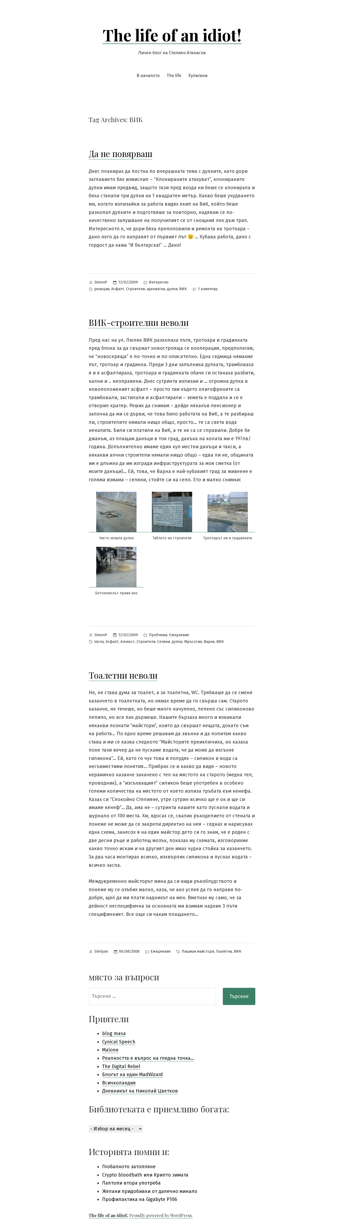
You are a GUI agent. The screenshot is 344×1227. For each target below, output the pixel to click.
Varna (99, 641)
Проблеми (158, 635)
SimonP (100, 282)
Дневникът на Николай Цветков (140, 1091)
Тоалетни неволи (123, 675)
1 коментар (208, 289)
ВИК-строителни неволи (139, 322)
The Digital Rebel (121, 1066)
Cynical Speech (118, 1042)
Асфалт (117, 289)
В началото (148, 75)
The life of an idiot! (172, 34)
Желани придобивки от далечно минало (149, 1191)
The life (174, 75)
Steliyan (101, 951)
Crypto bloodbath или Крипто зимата (145, 1175)
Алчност (127, 641)
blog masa (114, 1033)
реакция (101, 289)
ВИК (183, 289)
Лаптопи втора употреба (131, 1183)
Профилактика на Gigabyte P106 (139, 1199)
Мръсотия (193, 641)
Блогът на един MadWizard (132, 1074)
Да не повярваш (120, 153)
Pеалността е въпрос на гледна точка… (148, 1058)
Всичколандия (119, 1083)
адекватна (156, 289)
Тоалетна (224, 951)
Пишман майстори (198, 951)
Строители (135, 289)
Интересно (159, 282)
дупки (172, 289)
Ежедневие (179, 635)
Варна (209, 641)
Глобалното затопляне (129, 1167)
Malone (110, 1050)
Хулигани (197, 75)
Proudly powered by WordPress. (161, 1215)
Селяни (163, 641)
